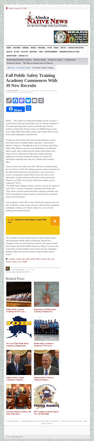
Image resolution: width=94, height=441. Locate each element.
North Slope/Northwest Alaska (19, 59)
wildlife (24, 261)
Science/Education (75, 48)
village (14, 261)
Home (12, 68)
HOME (9, 48)
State (49, 48)
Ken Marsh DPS (13, 91)
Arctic (63, 48)
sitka (48, 259)
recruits (43, 259)
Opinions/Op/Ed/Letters (69, 52)
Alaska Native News (17, 437)
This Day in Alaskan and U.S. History (38, 63)
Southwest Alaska (55, 59)
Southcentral (70, 59)
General (25, 48)
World (33, 48)
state (52, 259)
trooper (8, 261)
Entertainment (51, 52)
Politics (24, 52)
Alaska (18, 259)
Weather (33, 52)
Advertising (12, 56)
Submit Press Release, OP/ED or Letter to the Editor (40, 421)
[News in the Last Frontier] (47, 19)
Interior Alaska (40, 59)
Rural (56, 48)
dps (23, 259)
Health (9, 52)
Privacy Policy (47, 423)
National (42, 48)
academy (12, 259)
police (27, 259)
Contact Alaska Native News (71, 421)
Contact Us (23, 56)
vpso (19, 261)
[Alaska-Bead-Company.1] (71, 36)
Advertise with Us (13, 421)
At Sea (16, 52)
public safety (35, 259)
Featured (17, 48)
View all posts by (12, 272)
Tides (41, 52)
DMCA (85, 421)
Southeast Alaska (14, 63)
